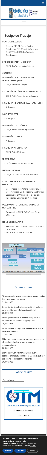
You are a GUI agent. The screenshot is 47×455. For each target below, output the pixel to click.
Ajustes (32, 451)
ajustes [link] (33, 446)
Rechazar (20, 451)
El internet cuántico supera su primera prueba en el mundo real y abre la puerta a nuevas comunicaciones (23, 342)
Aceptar (8, 451)
